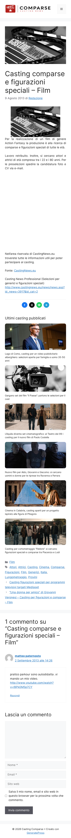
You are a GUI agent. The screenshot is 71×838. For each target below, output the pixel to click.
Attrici (22, 567)
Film (12, 562)
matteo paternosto (28, 656)
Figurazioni (12, 572)
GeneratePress (35, 832)
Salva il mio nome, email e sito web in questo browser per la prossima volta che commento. (36, 796)
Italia (44, 572)
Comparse (57, 567)
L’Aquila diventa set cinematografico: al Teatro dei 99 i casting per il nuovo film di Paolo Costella (34, 435)
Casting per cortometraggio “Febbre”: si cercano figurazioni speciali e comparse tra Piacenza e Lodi (32, 550)
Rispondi (15, 695)
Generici (33, 572)
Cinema (44, 567)
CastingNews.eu (25, 270)
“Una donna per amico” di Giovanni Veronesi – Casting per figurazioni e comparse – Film (35, 597)
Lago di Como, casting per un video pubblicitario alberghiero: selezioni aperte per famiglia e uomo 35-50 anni (35, 357)
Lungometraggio (16, 577)
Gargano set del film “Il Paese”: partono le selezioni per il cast (35, 397)
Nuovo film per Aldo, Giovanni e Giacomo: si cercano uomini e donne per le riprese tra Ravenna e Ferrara (33, 474)
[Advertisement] (35, 211)
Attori (13, 567)
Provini (32, 577)
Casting (32, 567)
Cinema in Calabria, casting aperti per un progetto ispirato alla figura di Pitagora (32, 512)
